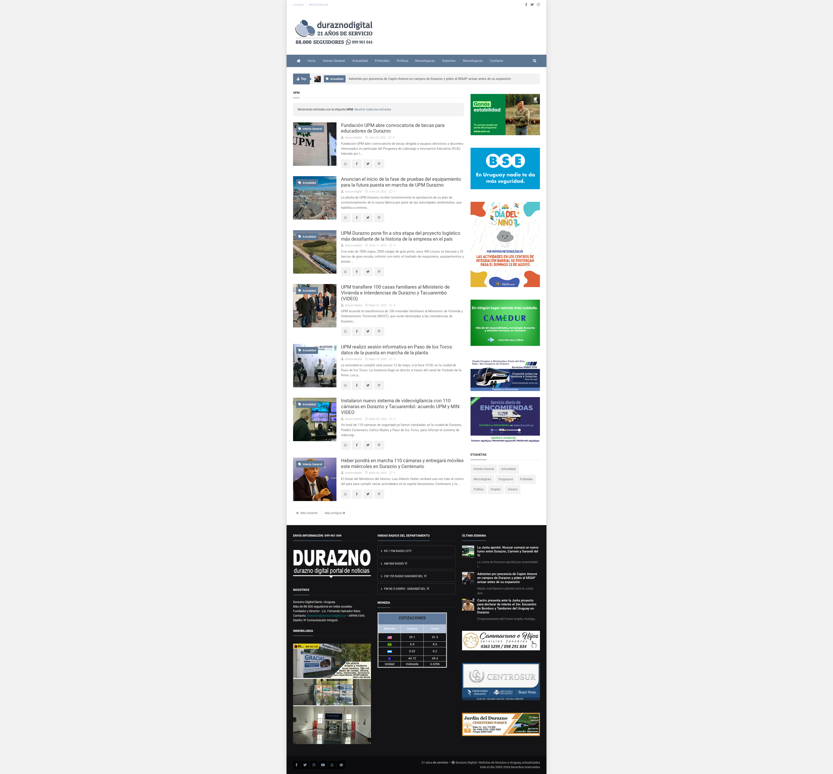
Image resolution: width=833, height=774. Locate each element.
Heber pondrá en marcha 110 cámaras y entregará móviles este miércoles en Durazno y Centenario (402, 463)
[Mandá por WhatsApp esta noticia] (346, 163)
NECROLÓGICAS (318, 4)
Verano (513, 489)
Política (402, 61)
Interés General (334, 61)
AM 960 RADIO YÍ (395, 563)
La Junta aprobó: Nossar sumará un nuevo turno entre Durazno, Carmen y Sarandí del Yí (508, 551)
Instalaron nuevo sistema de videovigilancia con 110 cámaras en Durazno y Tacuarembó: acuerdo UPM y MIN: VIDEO (401, 406)
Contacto (298, 4)
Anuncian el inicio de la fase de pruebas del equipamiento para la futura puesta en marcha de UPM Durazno (401, 182)
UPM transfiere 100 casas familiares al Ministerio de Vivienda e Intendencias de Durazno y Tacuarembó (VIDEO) (395, 292)
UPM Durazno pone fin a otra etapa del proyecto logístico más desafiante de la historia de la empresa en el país (400, 236)
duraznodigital (353, 137)
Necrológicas (425, 61)
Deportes (449, 61)
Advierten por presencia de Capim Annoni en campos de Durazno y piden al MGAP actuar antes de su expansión (507, 578)
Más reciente (309, 513)
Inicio (312, 61)
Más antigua (333, 513)
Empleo (496, 489)
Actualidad (360, 61)
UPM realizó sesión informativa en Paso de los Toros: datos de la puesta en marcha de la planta (397, 349)
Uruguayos (505, 479)
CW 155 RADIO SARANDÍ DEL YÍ (404, 576)
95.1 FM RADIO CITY (397, 551)
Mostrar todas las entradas (372, 109)
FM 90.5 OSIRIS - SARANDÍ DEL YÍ (406, 588)
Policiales (382, 61)
